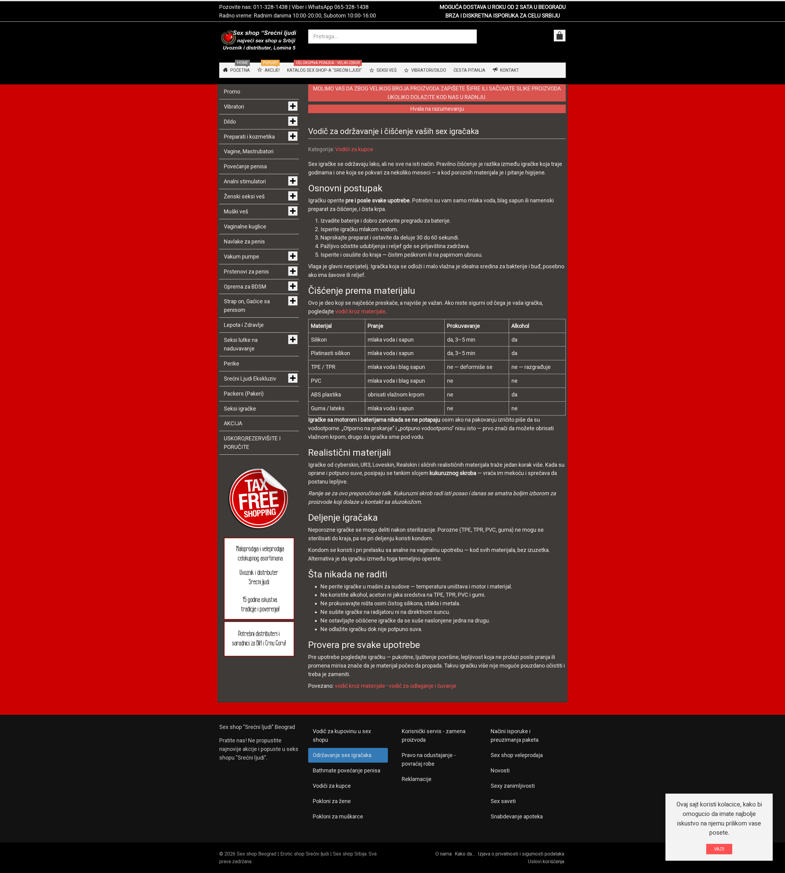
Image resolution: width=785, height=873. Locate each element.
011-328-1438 (270, 7)
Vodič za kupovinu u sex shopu (342, 735)
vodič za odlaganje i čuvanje (422, 686)
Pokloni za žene (332, 801)
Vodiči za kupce (354, 149)
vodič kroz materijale (360, 311)
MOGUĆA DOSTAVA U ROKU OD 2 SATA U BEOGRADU (503, 7)
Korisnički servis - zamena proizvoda (433, 735)
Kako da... (465, 854)
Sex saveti (503, 801)
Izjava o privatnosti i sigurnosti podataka (521, 854)
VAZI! (719, 849)
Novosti (500, 770)
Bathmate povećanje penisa (346, 770)
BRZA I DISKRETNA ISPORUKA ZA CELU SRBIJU (503, 15)
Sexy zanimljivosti (513, 786)
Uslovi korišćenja (546, 861)
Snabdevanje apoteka (517, 816)
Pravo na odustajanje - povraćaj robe (429, 759)
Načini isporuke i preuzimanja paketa (514, 735)
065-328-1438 (351, 7)
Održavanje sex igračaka (342, 755)
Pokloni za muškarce (338, 816)
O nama (443, 854)
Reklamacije (416, 779)
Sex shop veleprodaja (517, 755)
